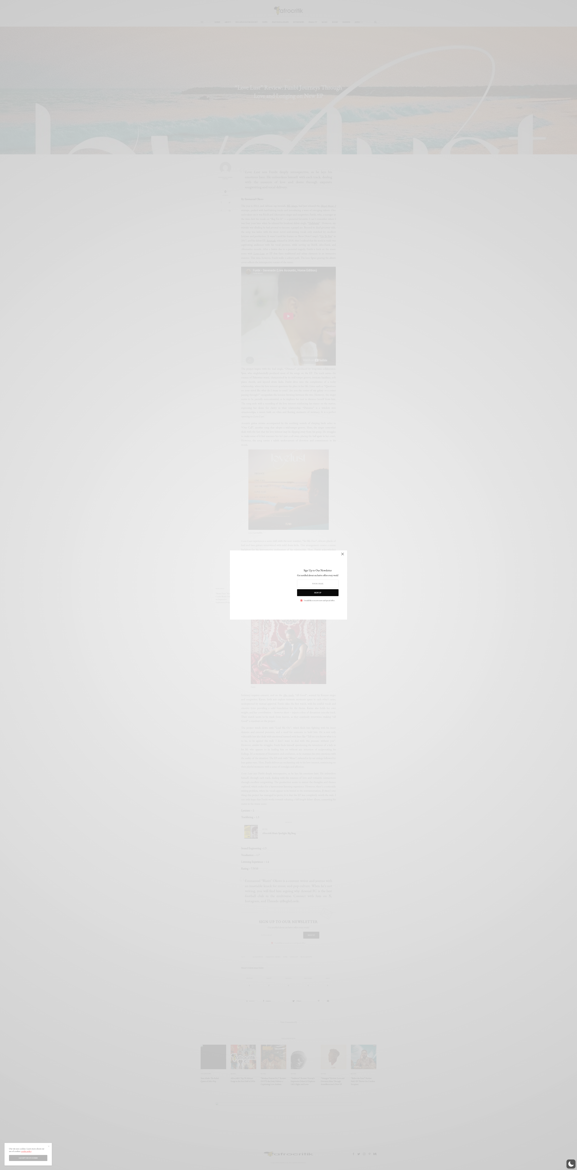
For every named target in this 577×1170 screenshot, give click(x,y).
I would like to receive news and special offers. (319, 600)
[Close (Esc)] (343, 555)
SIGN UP (317, 592)
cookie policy (26, 1151)
